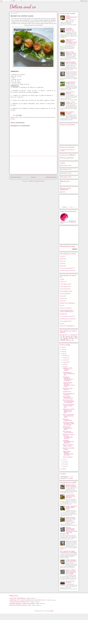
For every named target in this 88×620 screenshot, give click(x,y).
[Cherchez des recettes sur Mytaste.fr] (65, 177)
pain (61, 323)
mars (64, 462)
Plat (61, 305)
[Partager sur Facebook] (20, 115)
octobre (65, 360)
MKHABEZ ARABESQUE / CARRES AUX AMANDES (22, 603)
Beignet (17, 117)
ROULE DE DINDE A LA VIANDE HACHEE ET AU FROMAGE (68, 401)
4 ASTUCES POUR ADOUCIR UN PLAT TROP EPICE (70, 496)
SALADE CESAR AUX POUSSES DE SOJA (19, 601)
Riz (61, 336)
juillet (64, 364)
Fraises (73, 335)
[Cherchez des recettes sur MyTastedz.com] (65, 173)
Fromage (44, 117)
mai (64, 459)
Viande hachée (68, 338)
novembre (65, 357)
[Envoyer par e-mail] (16, 115)
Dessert (62, 296)
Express (36, 117)
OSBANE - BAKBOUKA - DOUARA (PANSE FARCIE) (71, 507)
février (64, 464)
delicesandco (68, 207)
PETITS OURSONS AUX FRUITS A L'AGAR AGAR (68, 406)
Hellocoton (72, 158)
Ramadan (49, 117)
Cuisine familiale (27, 117)
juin (64, 366)
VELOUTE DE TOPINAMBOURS (17, 598)
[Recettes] (62, 191)
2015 (63, 349)
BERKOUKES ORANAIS (71, 72)
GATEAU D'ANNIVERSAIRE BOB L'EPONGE (71, 17)
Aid (61, 279)
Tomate (75, 336)
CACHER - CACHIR (70, 102)
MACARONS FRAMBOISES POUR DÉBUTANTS (68, 442)
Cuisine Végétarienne (65, 291)
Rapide (62, 265)
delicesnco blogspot (66, 158)
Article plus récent (16, 177)
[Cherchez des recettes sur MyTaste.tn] (65, 165)
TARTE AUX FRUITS (68, 457)
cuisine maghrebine (64, 321)
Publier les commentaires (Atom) (37, 181)
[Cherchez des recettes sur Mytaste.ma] (65, 169)
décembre (65, 355)
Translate (71, 478)
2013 (63, 353)
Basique (62, 258)
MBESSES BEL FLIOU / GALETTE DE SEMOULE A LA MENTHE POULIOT (27, 600)
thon (70, 340)
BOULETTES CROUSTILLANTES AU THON (20, 605)
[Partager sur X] (18, 115)
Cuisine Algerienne (64, 284)
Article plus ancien (51, 177)
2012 (63, 468)
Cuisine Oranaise (64, 288)
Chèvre (20, 117)
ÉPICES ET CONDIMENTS (66, 326)
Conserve (62, 281)
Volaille (62, 340)
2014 (63, 351)
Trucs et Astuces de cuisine (66, 268)
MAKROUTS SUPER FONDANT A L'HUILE (67, 369)
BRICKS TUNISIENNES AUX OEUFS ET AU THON (68, 416)
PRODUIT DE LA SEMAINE (66, 303)
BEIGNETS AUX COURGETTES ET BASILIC (67, 428)
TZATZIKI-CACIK (67, 391)
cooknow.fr (74, 207)
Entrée (32, 117)
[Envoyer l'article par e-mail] (14, 115)
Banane (62, 335)
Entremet (62, 298)
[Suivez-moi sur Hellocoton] (66, 157)
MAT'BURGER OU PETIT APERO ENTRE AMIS (68, 374)
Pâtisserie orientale (64, 308)
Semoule (67, 336)
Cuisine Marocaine (64, 286)
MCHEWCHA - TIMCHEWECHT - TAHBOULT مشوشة (70, 29)
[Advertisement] (33, 165)
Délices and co (23, 6)
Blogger (51, 610)
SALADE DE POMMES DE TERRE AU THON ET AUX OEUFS (68, 424)
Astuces (62, 256)
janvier (64, 466)
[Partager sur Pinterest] (21, 115)
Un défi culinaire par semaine (67, 270)
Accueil (33, 177)
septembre (65, 362)
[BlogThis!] (17, 115)
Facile (40, 117)
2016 (63, 347)
